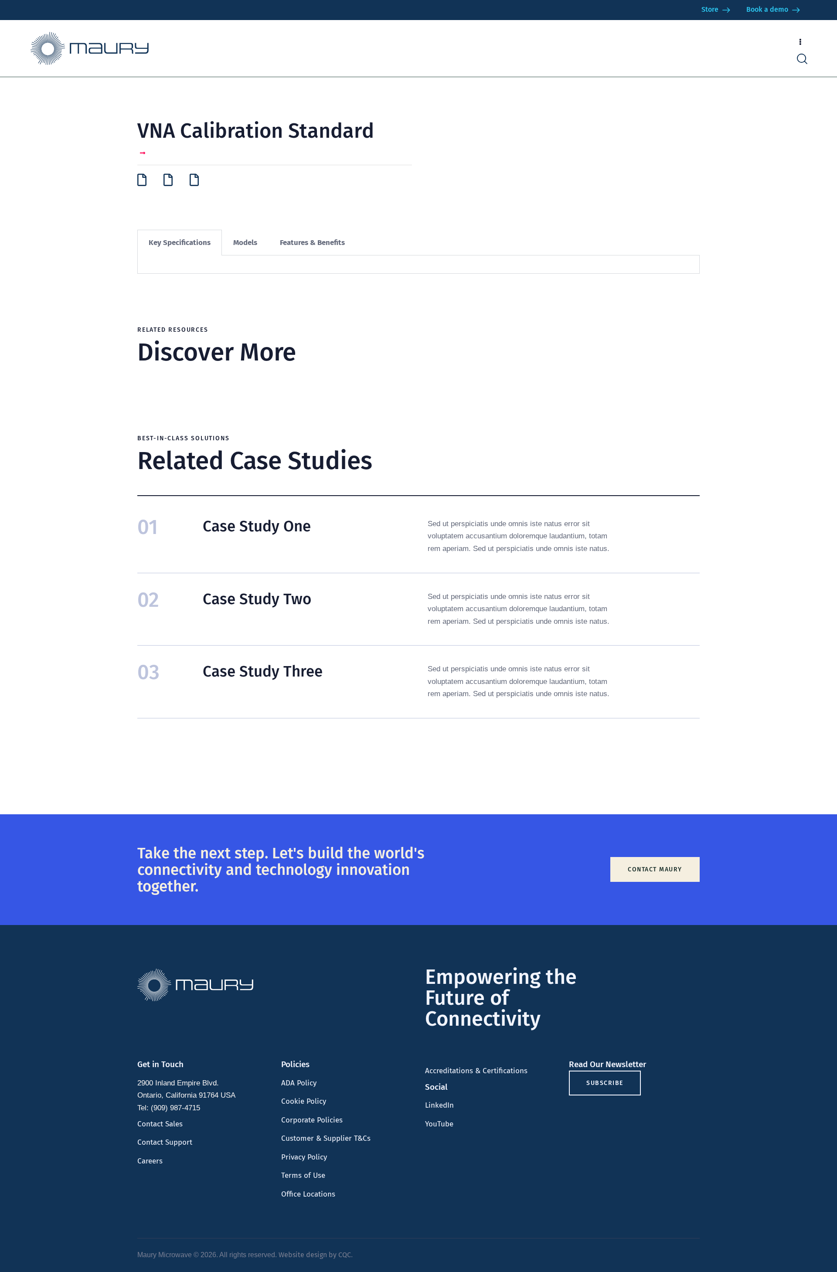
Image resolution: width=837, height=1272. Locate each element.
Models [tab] (245, 242)
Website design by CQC (315, 1255)
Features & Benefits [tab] (312, 242)
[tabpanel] (418, 264)
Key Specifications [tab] (180, 242)
